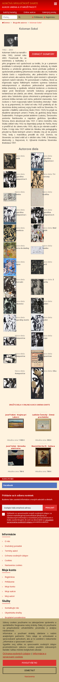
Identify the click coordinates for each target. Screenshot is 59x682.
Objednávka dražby (13, 612)
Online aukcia (29, 12)
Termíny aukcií (11, 551)
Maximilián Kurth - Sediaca (43, 446)
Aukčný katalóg (10, 12)
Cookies (8, 560)
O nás (7, 541)
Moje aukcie (10, 591)
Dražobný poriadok (13, 546)
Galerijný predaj (49, 12)
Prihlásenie (38, 17)
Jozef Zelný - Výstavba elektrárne (16, 447)
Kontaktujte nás (12, 608)
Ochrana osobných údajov (16, 555)
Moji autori (10, 596)
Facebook (8, 485)
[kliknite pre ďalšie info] (10, 161)
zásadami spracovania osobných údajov (30, 521)
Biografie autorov (20, 22)
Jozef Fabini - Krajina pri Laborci (15, 416)
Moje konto (10, 586)
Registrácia (50, 17)
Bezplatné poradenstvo (15, 617)
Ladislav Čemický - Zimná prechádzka (43, 416)
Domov (7, 22)
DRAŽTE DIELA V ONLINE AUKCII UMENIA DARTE (29, 404)
